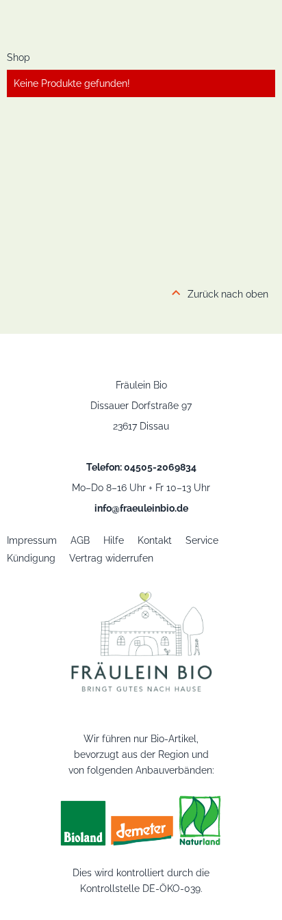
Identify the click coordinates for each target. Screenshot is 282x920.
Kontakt (155, 540)
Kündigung (31, 558)
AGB (80, 540)
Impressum (32, 540)
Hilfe (113, 540)
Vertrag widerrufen (111, 558)
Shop (18, 57)
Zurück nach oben (228, 294)
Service (201, 540)
